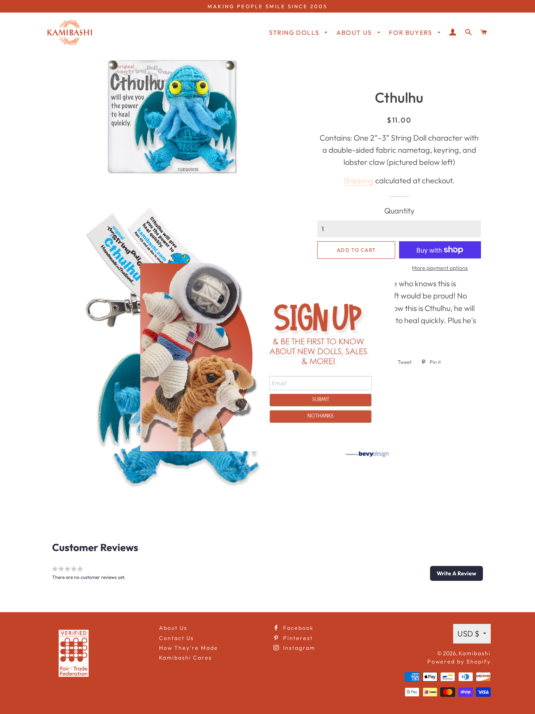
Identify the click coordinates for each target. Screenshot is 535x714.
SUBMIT (320, 399)
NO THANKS (320, 416)
